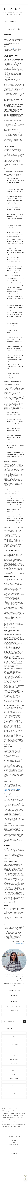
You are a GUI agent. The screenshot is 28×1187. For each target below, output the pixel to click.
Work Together (14, 1144)
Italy (14, 1055)
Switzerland (14, 1078)
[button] (14, 2)
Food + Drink (14, 1044)
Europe (14, 1040)
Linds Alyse (14, 9)
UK (14, 1093)
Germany (14, 1048)
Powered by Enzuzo (19, 943)
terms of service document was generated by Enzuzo (13, 47)
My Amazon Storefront (14, 1006)
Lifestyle (14, 1063)
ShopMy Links (14, 1010)
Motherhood (14, 1066)
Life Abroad (14, 1059)
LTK (14, 1014)
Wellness (14, 1097)
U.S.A (14, 1089)
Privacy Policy (7, 91)
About (14, 1140)
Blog (14, 1036)
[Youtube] (17, 995)
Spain (14, 1070)
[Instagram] (14, 995)
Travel (14, 1085)
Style (14, 1074)
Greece (14, 1051)
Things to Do (14, 1082)
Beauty (14, 1033)
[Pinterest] (11, 995)
